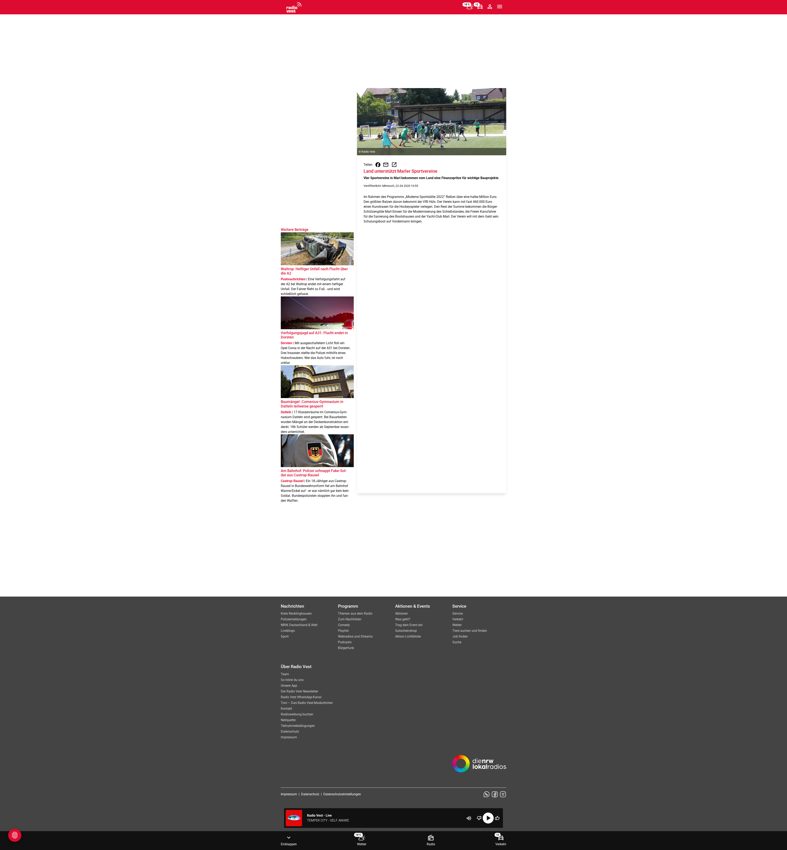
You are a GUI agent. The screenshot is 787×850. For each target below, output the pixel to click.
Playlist (343, 631)
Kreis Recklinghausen (296, 613)
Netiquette (288, 720)
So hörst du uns (292, 680)
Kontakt (286, 708)
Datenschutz (290, 731)
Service (457, 613)
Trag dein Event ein (409, 625)
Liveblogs (288, 631)
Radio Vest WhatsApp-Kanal (301, 697)
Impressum (289, 737)
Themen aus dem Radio (355, 613)
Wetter (457, 625)
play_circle (488, 818)
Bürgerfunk (346, 648)
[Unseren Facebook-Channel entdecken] (494, 794)
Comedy (344, 625)
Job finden (460, 636)
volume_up (469, 818)
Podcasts (344, 642)
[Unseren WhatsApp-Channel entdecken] (486, 794)
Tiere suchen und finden (469, 631)
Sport (285, 636)
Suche (456, 642)
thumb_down (479, 818)
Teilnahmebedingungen (298, 726)
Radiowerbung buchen (297, 714)
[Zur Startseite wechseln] (294, 7)
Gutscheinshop (406, 631)
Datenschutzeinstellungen (342, 794)
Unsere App (289, 686)
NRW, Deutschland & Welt (299, 625)
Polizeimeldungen (294, 619)
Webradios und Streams (355, 636)
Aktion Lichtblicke (408, 636)
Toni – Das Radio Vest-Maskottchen (307, 703)
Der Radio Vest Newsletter (299, 691)
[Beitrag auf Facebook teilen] (377, 164)
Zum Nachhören (349, 619)
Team (285, 674)
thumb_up (497, 818)
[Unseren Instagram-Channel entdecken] (503, 794)
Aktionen (401, 613)
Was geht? (402, 619)
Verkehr (457, 619)
